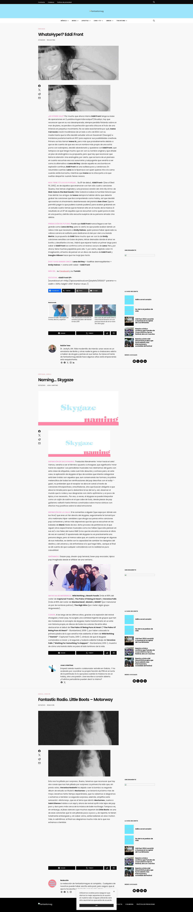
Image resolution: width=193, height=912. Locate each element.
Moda (74, 21)
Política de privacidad (64, 2)
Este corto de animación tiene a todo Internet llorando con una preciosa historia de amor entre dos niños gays (105, 321)
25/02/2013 (41, 385)
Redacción (50, 705)
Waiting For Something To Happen (71, 643)
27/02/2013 (41, 40)
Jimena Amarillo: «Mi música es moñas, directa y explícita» (58, 319)
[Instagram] (141, 361)
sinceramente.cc (96, 455)
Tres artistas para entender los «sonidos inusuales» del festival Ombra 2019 (81, 320)
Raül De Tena (51, 40)
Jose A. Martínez (52, 385)
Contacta (41, 2)
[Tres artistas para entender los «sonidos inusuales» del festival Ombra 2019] (82, 310)
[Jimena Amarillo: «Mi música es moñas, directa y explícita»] (58, 310)
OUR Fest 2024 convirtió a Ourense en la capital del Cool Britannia (144, 321)
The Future (121, 21)
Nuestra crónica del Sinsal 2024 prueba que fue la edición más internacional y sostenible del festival (144, 342)
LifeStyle (85, 21)
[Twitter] (138, 361)
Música (64, 21)
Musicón (47, 694)
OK (96, 905)
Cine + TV (97, 21)
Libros (108, 21)
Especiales (41, 29)
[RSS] (145, 361)
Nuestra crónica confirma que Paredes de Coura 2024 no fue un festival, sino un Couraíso (145, 331)
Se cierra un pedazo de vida (144, 310)
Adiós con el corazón (143, 299)
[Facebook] (134, 361)
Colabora (51, 2)
